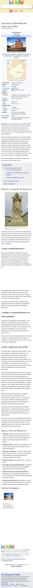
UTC (13, 115)
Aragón (4, 442)
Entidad (4, 84)
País (4, 86)
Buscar (30, 6)
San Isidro (18, 457)
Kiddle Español (5, 584)
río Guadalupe (27, 420)
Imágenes (16, 11)
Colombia (14, 86)
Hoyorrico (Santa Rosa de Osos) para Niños (13, 559)
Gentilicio (4, 112)
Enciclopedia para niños (7, 28)
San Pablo (24, 440)
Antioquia (16, 88)
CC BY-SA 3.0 (26, 576)
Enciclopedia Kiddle (10, 574)
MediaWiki (5, 582)
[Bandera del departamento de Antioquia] (12, 88)
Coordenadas (5, 82)
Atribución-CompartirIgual (13, 555)
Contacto (16, 585)
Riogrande (8, 243)
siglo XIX (3, 305)
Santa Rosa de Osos (19, 90)
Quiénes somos (20, 584)
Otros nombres (5, 54)
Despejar (27, 6)
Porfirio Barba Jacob (14, 160)
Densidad (5, 109)
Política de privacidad (6, 585)
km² (16, 102)
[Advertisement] (16, 17)
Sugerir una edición (16, 566)
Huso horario (5, 115)
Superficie (4, 100)
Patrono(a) (5, 117)
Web (11, 11)
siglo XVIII (18, 253)
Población (4, 105)
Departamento (6, 88)
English (21, 11)
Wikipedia (12, 581)
